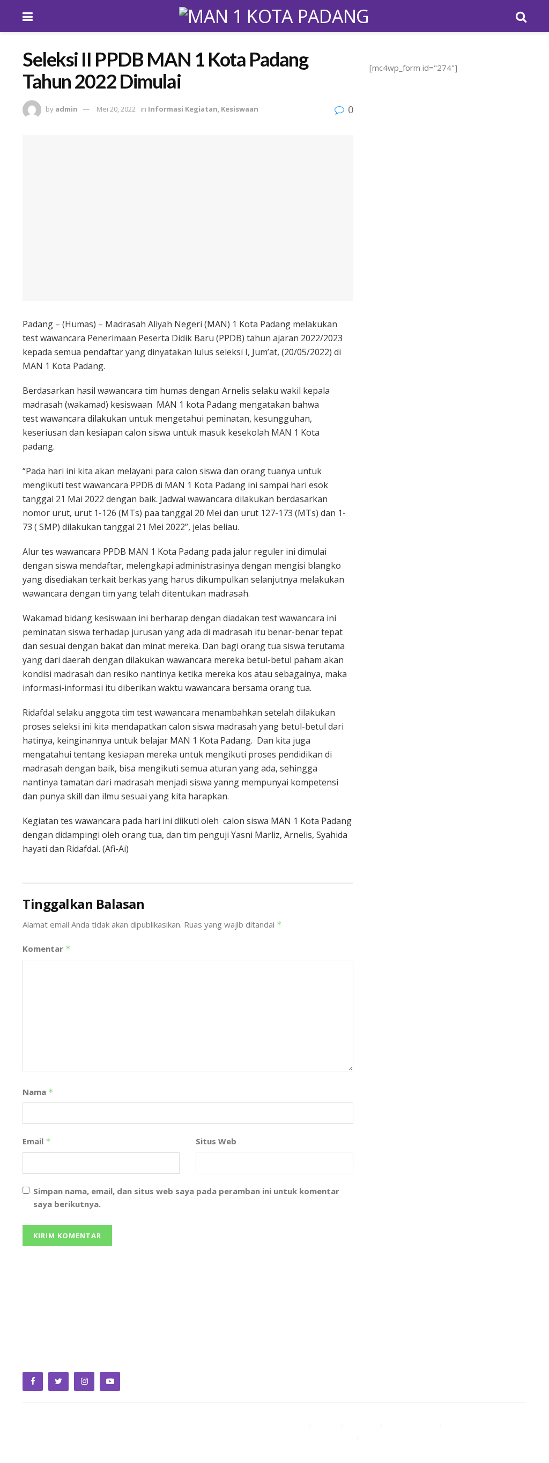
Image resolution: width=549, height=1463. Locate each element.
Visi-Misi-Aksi (412, 1425)
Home (294, 1425)
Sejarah (362, 1425)
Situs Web (216, 1141)
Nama (38, 1091)
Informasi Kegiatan (183, 109)
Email (37, 1141)
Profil (327, 1425)
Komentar (47, 948)
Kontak (378, 1437)
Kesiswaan (239, 109)
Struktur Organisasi (318, 1437)
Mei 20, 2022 (116, 109)
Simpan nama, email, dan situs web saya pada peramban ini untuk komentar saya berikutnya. (186, 1197)
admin (66, 109)
